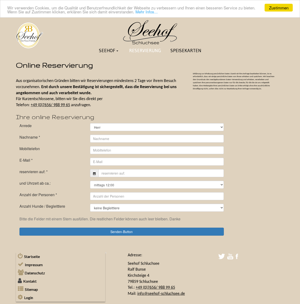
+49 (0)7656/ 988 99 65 (50, 105)
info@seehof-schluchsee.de (161, 294)
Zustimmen (279, 8)
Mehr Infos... (146, 12)
